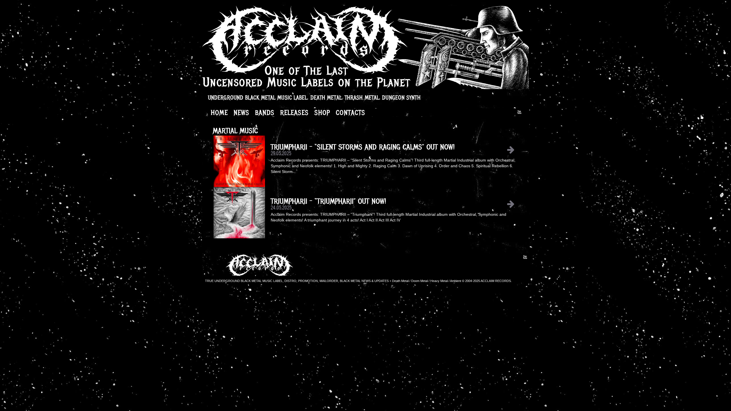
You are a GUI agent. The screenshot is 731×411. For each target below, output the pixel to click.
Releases (294, 112)
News (241, 112)
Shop (322, 112)
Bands (264, 112)
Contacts (350, 112)
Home (219, 112)
